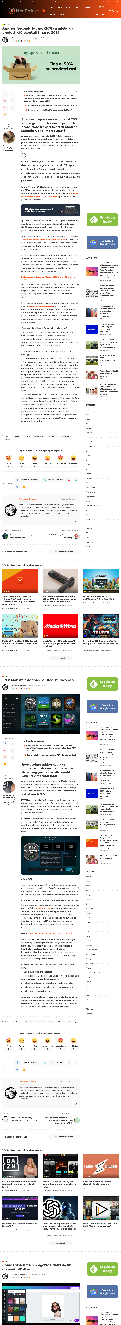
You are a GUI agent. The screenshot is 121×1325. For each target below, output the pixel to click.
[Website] (76, 521)
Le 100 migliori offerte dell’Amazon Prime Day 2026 (98, 597)
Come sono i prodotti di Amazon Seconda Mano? (50, 110)
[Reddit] (24, 41)
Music (88, 465)
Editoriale (89, 442)
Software (89, 501)
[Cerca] (117, 11)
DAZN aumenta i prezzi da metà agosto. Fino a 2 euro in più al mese (8, 799)
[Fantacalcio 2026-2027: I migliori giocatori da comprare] (92, 329)
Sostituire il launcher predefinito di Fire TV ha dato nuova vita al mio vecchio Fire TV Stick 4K (60, 599)
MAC (87, 460)
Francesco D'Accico (19, 38)
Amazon (17, 436)
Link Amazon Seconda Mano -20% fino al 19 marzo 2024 (52, 105)
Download (29, 1022)
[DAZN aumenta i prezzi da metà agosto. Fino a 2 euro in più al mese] (9, 787)
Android (89, 410)
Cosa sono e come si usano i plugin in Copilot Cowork (97, 1183)
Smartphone (90, 492)
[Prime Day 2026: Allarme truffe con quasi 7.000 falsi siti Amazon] (101, 626)
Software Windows (93, 506)
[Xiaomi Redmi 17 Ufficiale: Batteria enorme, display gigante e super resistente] (92, 312)
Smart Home (90, 487)
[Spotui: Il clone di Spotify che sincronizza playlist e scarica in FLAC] (60, 1166)
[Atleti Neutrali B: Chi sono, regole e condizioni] (92, 375)
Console (89, 433)
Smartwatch (90, 496)
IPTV (51, 1022)
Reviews (89, 478)
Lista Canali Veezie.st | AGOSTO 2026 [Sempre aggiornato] (100, 1225)
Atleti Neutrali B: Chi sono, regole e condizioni (109, 373)
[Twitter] (106, 2)
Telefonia (89, 528)
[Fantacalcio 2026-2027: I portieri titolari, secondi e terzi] (92, 360)
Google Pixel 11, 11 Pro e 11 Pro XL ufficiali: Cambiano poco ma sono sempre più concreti (109, 389)
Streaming (89, 515)
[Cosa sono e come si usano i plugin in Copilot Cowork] (101, 1166)
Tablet (88, 519)
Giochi (88, 451)
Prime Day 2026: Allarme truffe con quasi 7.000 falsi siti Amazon (100, 642)
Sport (88, 510)
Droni (88, 437)
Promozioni (65, 436)
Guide (88, 455)
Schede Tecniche (92, 483)
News (88, 469)
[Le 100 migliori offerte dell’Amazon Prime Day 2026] (101, 581)
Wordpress (89, 547)
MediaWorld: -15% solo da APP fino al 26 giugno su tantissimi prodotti (59, 644)
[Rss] (117, 2)
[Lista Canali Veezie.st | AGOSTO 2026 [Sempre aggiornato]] (101, 1208)
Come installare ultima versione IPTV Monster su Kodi (51, 755)
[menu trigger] (5, 11)
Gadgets (89, 446)
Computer (89, 428)
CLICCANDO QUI (44, 908)
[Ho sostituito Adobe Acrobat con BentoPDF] (20, 1208)
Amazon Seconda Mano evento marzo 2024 (43, 239)
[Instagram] (111, 2)
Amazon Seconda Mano (41, 306)
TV (87, 533)
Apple (88, 419)
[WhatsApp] (19, 41)
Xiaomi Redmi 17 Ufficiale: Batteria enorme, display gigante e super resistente (107, 311)
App (87, 414)
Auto (87, 423)
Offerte (7, 24)
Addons (17, 1022)
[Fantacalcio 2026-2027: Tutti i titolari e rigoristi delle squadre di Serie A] (92, 345)
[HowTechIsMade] (27, 10)
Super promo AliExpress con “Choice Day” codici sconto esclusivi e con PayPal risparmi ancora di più (18, 600)
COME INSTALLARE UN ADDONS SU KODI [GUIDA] (50, 933)
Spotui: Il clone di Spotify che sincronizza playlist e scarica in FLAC (59, 1184)
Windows (89, 542)
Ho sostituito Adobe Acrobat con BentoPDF (19, 1225)
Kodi (60, 1022)
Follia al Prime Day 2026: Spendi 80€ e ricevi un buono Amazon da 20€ (19, 644)
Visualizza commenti (64, 552)
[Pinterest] (109, 2)
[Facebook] (103, 2)
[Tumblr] (21, 41)
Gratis (41, 1022)
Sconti (8, 439)
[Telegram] (27, 41)
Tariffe (88, 524)
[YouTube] (114, 2)
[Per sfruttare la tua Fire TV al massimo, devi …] (9, 137)
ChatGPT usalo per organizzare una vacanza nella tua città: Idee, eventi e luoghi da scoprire (59, 1226)
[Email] (29, 41)
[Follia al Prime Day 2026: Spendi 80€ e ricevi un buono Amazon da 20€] (20, 626)
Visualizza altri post (68, 499)
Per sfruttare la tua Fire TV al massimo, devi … (9, 148)
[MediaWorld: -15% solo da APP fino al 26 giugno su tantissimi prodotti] (60, 626)
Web (87, 538)
